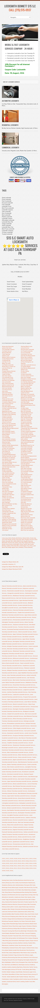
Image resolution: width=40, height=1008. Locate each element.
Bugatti (26, 541)
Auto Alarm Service (26, 500)
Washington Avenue (24, 964)
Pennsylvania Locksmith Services (21, 619)
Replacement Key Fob (8, 386)
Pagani (26, 542)
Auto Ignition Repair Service (9, 462)
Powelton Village (6, 919)
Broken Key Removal (26, 504)
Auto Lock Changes (26, 377)
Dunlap (31, 894)
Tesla (21, 544)
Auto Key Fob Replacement (28, 355)
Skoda (24, 538)
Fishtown (27, 955)
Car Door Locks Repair (26, 385)
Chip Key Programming (8, 517)
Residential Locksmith (10, 125)
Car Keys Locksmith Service (9, 408)
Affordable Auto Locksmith (9, 521)
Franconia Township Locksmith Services (23, 610)
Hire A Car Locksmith (26, 470)
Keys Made (5, 507)
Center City (12, 979)
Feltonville (26, 967)
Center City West (13, 880)
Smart (31, 538)
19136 (19, 858)
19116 (11, 868)
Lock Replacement (26, 409)
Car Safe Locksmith (7, 493)
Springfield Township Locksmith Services (18, 815)
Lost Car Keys (24, 484)
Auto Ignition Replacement (28, 396)
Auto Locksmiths (6, 382)
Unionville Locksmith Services (10, 800)
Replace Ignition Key (26, 388)
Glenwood (32, 906)
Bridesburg (5, 921)
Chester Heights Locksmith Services (28, 687)
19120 (31, 861)
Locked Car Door (25, 392)
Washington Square (24, 940)
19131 (23, 865)
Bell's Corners (14, 906)
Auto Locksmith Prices (26, 480)
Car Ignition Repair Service (9, 402)
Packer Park (24, 897)
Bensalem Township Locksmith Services (23, 769)
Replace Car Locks (7, 496)
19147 (34, 868)
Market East (27, 890)
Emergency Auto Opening (9, 414)
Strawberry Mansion (7, 885)
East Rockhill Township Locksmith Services (24, 660)
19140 (15, 858)
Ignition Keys (5, 488)
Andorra (8, 906)
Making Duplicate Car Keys (9, 456)
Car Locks (4, 397)
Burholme (20, 880)
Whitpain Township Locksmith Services (17, 670)
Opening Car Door (7, 527)
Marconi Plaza (12, 892)
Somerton (15, 943)
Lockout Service (25, 348)
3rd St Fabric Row (19, 890)
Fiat (6, 547)
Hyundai (8, 541)
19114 (7, 865)
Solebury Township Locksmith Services (12, 689)
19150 (7, 861)
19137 (3, 868)
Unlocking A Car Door (26, 354)
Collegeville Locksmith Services (15, 593)
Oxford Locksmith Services (25, 632)
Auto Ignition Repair (7, 476)
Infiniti (15, 541)
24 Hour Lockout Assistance (28, 431)
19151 (23, 863)
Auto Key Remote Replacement (10, 428)
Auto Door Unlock (6, 375)
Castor (10, 952)
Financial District (27, 974)
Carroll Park (5, 938)
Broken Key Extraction (7, 346)
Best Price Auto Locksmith (9, 413)
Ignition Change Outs (26, 423)
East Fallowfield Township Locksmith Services (19, 617)
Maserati (30, 541)
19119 (19, 868)
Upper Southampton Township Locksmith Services (20, 699)
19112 (15, 868)
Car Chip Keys (5, 490)
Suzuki (32, 544)
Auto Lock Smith (6, 405)
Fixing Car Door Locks (7, 399)
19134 (23, 868)
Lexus (6, 538)
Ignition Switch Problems (8, 357)
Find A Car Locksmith (7, 482)
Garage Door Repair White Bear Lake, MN (12, 566)
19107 (27, 863)
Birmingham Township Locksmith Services (24, 641)
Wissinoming (11, 957)
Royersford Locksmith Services (15, 668)
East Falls (18, 935)
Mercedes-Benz (15, 545)
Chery (31, 545)
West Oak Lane (23, 916)
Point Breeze (23, 928)
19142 (34, 858)
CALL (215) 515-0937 (20, 10)
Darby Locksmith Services (25, 757)
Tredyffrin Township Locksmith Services (17, 742)
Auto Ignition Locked (26, 488)
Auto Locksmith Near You (27, 528)
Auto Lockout (24, 439)
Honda (13, 539)
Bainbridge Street (6, 887)
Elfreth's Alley (23, 914)
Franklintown (5, 979)
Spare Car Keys (6, 477)
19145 (19, 861)
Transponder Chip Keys (8, 494)
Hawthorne (13, 976)
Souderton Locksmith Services (10, 738)
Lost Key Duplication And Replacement (8, 467)
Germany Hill (20, 955)
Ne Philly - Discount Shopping (27, 933)
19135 (7, 870)
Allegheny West (6, 909)
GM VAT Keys (24, 443)
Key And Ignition (6, 453)
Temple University (15, 909)
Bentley (4, 545)
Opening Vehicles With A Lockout (10, 465)
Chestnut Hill (8, 902)
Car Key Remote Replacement (29, 456)
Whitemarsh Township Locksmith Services (24, 651)
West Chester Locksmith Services (15, 767)
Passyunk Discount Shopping (15, 960)
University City (24, 945)
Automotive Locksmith (10, 101)
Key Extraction (6, 485)
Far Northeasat (21, 938)
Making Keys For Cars (7, 426)
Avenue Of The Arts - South (18, 969)
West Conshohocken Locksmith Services (17, 752)
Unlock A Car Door (7, 416)
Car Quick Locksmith (26, 422)
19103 (11, 858)
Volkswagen (23, 545)
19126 (3, 863)
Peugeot (27, 539)
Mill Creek (32, 885)
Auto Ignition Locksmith (8, 459)
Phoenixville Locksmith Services (15, 591)
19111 (27, 858)
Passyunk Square (22, 904)
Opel (23, 539)
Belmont (32, 919)
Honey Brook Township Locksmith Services (24, 685)
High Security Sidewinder (27, 511)
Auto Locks (5, 391)
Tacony (35, 967)
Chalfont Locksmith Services (14, 740)
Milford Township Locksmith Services (22, 718)
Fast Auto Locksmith (7, 446)
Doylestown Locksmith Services (15, 733)
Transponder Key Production (28, 436)
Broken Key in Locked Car (8, 366)
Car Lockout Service (26, 499)
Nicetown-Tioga (12, 955)
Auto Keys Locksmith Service (28, 365)
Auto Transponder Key (26, 417)
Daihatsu (21, 547)
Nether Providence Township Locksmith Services (15, 834)
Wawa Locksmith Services (9, 598)
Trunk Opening (6, 354)
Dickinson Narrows (12, 904)
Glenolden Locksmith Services (15, 716)
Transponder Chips (7, 487)
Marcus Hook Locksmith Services (10, 663)
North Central (23, 979)
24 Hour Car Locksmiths (8, 448)
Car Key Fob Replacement (9, 440)
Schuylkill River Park (14, 899)
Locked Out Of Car (25, 505)
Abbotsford (5, 897)
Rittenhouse (5, 945)
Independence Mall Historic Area (21, 952)
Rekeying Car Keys (7, 479)
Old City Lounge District (22, 894)
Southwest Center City (14, 945)
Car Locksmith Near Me (27, 403)
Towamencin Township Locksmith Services (24, 745)
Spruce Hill (30, 979)
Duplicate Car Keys (7, 528)
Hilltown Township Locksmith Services (17, 791)
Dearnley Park (16, 902)
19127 (34, 861)
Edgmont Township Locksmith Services (23, 829)
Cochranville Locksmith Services (21, 706)
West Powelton (16, 914)
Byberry (17, 979)
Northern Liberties (23, 943)
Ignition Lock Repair (26, 510)
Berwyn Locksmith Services (14, 808)
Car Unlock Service (7, 389)
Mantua (4, 906)
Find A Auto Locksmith (26, 446)
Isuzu (7, 544)
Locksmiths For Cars (26, 414)
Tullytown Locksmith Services (20, 624)
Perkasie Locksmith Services (20, 827)
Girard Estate (19, 972)
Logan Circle (32, 972)
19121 (7, 858)
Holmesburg (24, 909)
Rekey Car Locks (6, 363)
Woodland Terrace (14, 933)
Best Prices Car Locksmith (9, 423)
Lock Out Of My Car (7, 368)
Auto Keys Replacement (8, 406)
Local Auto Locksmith (26, 448)
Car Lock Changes (6, 460)
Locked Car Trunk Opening (9, 519)
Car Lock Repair (6, 499)
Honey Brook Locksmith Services (26, 798)
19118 (11, 861)
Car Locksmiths (6, 437)
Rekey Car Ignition (25, 386)
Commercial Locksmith (10, 147)
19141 (11, 870)
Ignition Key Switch (7, 522)
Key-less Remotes (25, 429)
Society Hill (33, 952)
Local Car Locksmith (26, 493)
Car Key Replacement (7, 358)
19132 (7, 863)
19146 (23, 858)
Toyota (25, 544)
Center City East (32, 916)
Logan (31, 955)
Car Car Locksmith (25, 352)
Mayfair (32, 960)
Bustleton (4, 890)
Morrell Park (5, 952)
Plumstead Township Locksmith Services (18, 629)
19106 (27, 861)
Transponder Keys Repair (27, 400)
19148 (27, 868)
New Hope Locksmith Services (10, 687)
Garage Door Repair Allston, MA (10, 562)
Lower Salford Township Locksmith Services (13, 682)
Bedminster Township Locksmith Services (13, 615)
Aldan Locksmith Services (29, 586)
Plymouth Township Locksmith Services (12, 832)
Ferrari (21, 541)
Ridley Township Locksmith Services (27, 755)
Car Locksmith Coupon (27, 433)
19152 (3, 858)
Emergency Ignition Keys (27, 494)
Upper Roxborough (24, 906)
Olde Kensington (6, 969)
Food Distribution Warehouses (27, 882)
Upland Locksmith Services (26, 747)
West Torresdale (31, 904)
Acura (10, 544)
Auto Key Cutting (6, 480)
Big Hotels (20, 967)
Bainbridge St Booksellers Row (29, 931)
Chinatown (29, 926)
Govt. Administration (18, 885)
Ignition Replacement (26, 474)
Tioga (6, 899)
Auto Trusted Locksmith (8, 473)
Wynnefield (12, 974)
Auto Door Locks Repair (27, 527)
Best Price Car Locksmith (27, 530)
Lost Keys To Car (6, 362)
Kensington (5, 955)
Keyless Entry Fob (25, 516)
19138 (34, 863)
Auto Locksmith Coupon (8, 431)
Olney (6, 892)
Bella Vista (31, 911)
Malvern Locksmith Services (20, 704)
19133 (23, 861)
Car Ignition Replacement (9, 454)
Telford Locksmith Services (25, 656)
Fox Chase (22, 921)
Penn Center (15, 882)
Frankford (32, 964)
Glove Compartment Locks (9, 484)
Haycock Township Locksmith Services (12, 586)
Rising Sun (9, 882)
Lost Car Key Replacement (9, 425)
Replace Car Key (25, 467)
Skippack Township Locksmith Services (12, 788)
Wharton (34, 926)
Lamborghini (16, 544)
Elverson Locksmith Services (20, 820)
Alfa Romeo (19, 538)
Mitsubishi (4, 542)
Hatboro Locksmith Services (20, 776)
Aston (17, 916)
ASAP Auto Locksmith (26, 426)
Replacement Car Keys (27, 514)
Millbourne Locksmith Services (21, 658)
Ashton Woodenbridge (12, 923)
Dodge (9, 547)
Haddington (8, 962)
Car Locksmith (6, 409)
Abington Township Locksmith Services (17, 646)
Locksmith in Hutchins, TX (8, 564)
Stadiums (16, 921)
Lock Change (5, 436)
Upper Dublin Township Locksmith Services (18, 796)
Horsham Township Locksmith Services (12, 711)
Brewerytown (11, 890)
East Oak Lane (19, 957)
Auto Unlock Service (7, 396)
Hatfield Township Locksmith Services (12, 644)
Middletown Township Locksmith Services (24, 595)
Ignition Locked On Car (8, 385)
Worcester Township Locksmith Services (17, 648)
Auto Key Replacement (27, 391)
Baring (27, 969)
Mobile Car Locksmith (26, 522)
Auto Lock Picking (6, 392)
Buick (10, 538)
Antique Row (16, 928)
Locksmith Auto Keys (7, 400)
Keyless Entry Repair (7, 419)
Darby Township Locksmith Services (11, 805)
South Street (31, 914)
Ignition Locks (5, 355)
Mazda (13, 538)
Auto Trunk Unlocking (7, 383)
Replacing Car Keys (7, 411)
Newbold (25, 957)
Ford (28, 545)
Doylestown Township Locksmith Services (13, 750)
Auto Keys (23, 502)
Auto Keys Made (25, 402)
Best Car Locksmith (26, 411)
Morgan (9, 539)
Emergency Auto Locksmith (9, 524)
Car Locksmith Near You (27, 383)
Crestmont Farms (13, 947)
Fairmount (4, 928)
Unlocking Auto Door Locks (28, 462)
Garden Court (28, 981)
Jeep (35, 538)
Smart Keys (5, 369)
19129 (19, 863)
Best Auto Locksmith (7, 450)
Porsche (32, 539)
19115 (27, 865)
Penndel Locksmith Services (9, 612)
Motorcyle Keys (6, 442)
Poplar (20, 923)
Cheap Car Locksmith (7, 379)
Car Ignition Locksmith (27, 460)
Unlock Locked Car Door (27, 497)
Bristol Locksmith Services (20, 783)
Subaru (16, 542)
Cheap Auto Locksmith (27, 521)
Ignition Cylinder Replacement (10, 445)
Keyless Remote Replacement (29, 459)
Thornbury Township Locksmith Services (12, 721)
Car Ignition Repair (25, 366)
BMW (18, 541)
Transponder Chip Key (8, 511)
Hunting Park (5, 880)
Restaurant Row (20, 892)
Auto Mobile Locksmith (27, 519)
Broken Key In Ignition (26, 357)
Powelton (29, 928)
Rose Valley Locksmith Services (10, 849)
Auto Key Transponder (26, 419)
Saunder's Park (12, 935)
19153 (31, 858)
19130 (34, 865)
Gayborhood (21, 911)
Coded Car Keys (6, 374)
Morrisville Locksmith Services (26, 800)
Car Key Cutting (25, 371)
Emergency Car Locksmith (27, 399)
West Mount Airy (28, 887)
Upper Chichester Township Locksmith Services (25, 634)
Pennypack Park (23, 962)
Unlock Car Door (6, 500)
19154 (30, 863)
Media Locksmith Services (25, 837)
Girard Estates (5, 933)
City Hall (35, 887)
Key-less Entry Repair (26, 360)
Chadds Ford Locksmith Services (26, 612)
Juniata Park (16, 950)
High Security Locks (26, 485)
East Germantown (13, 940)
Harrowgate (26, 960)
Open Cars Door (25, 487)
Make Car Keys (24, 490)
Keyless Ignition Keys (26, 437)
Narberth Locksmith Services (30, 846)
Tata (28, 544)
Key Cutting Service (26, 476)
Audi (20, 542)
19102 (19, 865)
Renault (30, 547)
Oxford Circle (15, 962)
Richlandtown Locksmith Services (16, 723)
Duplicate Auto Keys (7, 394)
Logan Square (22, 926)
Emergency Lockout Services (28, 379)
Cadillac (8, 545)
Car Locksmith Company (27, 471)
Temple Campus (11, 972)
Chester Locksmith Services (14, 639)
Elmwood (10, 928)
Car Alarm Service (7, 351)
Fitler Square (22, 947)
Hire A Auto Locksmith (26, 453)
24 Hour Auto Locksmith (27, 434)
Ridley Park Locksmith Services (15, 824)
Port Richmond (11, 894)
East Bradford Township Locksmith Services (18, 810)
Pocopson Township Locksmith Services (23, 735)
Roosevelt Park (24, 899)
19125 (31, 865)
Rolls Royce (32, 542)
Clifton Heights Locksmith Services (22, 728)
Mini (23, 542)
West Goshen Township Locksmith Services (24, 680)
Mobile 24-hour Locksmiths (9, 525)
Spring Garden (12, 938)
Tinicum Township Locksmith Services (12, 665)
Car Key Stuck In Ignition (8, 508)
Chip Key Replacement (27, 413)
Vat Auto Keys (24, 507)
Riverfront (31, 950)
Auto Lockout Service (7, 403)
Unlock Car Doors (6, 422)
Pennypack (27, 919)
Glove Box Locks (6, 510)
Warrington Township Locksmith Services (23, 709)
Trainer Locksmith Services (27, 663)
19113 (15, 863)
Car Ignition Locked (26, 451)
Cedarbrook (17, 897)
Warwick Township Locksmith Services (12, 588)
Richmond (14, 919)
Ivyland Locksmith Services (20, 603)
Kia (13, 542)
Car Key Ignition (6, 516)
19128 (30, 868)
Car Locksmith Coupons (8, 349)
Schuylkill (21, 887)
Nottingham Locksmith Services (27, 803)
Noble (28, 538)
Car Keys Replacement (27, 465)
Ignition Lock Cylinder (26, 397)
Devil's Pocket (24, 902)
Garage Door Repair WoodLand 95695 (12, 569)
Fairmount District (12, 911)
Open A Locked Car (26, 524)
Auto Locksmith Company (9, 439)
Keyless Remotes (6, 352)
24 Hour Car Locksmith (8, 497)
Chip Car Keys (24, 473)
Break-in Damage (6, 470)
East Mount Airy (16, 931)
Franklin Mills (31, 943)
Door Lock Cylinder (7, 388)
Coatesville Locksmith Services (21, 694)
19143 (3, 870)
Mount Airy (15, 926)
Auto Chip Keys (6, 502)
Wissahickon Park (24, 950)
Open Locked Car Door (27, 358)
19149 (3, 861)
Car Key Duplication (7, 471)
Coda (3, 538)
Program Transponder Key (9, 513)
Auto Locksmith (6, 429)
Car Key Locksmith (7, 417)
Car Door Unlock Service (27, 375)
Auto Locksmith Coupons (8, 433)
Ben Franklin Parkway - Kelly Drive (26, 976)
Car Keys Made (25, 408)
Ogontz (29, 897)
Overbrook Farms (11, 981)
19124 (7, 868)
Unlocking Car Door (7, 372)
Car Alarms (24, 372)
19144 (3, 865)
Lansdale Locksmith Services (9, 757)
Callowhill (11, 897)
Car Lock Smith (6, 514)
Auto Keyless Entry (7, 420)
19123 (11, 863)
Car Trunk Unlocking (26, 482)
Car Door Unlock (6, 443)
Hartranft (4, 914)
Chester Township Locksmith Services (12, 636)
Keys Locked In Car (7, 505)
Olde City (35, 894)
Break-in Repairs (25, 457)
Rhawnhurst (20, 919)
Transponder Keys (25, 477)
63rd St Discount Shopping (29, 935)
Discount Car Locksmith (8, 380)
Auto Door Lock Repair (8, 491)
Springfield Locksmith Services (10, 607)
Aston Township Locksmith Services (16, 675)
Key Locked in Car (25, 389)
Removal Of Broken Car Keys (9, 504)
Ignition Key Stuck (6, 348)
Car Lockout (5, 530)
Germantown (25, 923)
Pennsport (27, 885)
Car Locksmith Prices (7, 377)
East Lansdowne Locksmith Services (16, 677)
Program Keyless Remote (8, 371)
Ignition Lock (24, 369)
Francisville (28, 921)
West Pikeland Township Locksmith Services (24, 786)
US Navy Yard (18, 974)
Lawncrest (4, 911)
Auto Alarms (24, 454)
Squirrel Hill (31, 902)
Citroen (26, 547)
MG (6, 539)
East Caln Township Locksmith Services (26, 598)
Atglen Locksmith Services (20, 759)
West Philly (32, 969)
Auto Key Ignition (25, 463)
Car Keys (23, 496)
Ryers (26, 911)
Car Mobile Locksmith (7, 365)
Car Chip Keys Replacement (28, 382)
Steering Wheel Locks (26, 346)
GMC (12, 541)
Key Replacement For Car (27, 445)
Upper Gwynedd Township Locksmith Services (19, 781)
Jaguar (13, 547)
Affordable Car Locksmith (27, 394)
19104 (11, 865)
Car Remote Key (6, 360)
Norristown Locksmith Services (15, 774)
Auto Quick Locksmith (7, 474)
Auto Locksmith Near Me (27, 442)
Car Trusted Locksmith (27, 351)
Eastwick (14, 967)
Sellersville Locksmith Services (10, 600)
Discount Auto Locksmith (27, 349)
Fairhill (31, 967)
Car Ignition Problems (26, 491)
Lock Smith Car (6, 451)
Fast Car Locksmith (7, 463)
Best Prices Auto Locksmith (28, 517)
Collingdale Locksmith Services (10, 803)
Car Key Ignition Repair (27, 479)
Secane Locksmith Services (25, 605)
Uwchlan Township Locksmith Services (17, 692)
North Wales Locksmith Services (21, 726)
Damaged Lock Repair (26, 450)
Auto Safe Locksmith (26, 468)
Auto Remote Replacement (28, 368)
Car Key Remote (25, 513)
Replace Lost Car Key (26, 508)
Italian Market (8, 950)
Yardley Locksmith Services (30, 832)
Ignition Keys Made (26, 416)
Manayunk (4, 935)
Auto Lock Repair (25, 425)
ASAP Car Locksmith (26, 420)
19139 (15, 861)
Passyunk (10, 921)
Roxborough (15, 887)
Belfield (9, 914)
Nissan (4, 544)
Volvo (16, 547)
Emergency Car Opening (8, 457)
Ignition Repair (6, 434)
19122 (15, 865)
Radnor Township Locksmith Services (17, 764)
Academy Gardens (7, 967)
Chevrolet (18, 539)
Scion (3, 539)
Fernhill (4, 972)
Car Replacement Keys (27, 380)
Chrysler (10, 542)
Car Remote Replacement (27, 440)
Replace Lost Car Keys (26, 525)
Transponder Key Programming (29, 428)
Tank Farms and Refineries (11, 964)
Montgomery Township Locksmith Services (13, 653)
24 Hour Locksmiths (26, 374)
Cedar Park (31, 962)
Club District (5, 974)
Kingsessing (31, 909)
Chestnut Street (30, 947)
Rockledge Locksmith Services (10, 747)
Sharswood (26, 972)
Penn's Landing (21, 981)
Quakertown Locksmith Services (21, 841)
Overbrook (4, 957)
